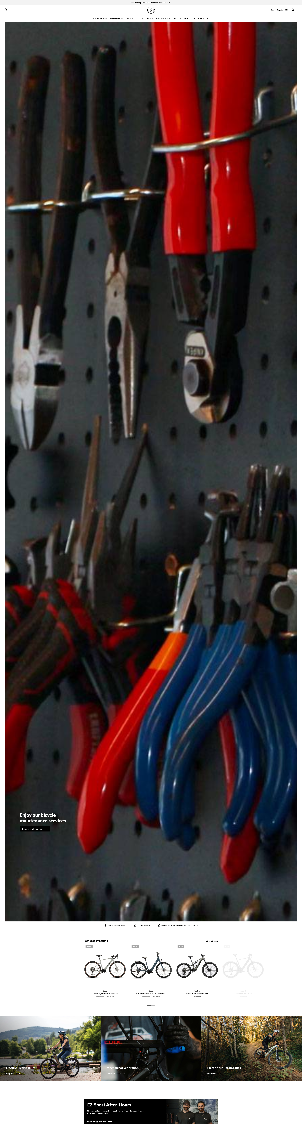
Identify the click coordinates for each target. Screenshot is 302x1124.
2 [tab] (152, 916)
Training (129, 18)
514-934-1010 (165, 2)
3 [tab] (159, 916)
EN (286, 10)
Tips (193, 18)
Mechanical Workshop (166, 18)
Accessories (115, 18)
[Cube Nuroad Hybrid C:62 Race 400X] (105, 966)
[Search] (6, 10)
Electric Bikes (99, 18)
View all (209, 941)
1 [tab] (146, 916)
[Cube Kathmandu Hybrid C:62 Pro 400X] (151, 966)
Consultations (144, 18)
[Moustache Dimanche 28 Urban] (243, 966)
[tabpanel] (151, 471)
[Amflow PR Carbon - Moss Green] (197, 966)
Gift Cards (183, 18)
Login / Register (277, 10)
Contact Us (203, 18)
